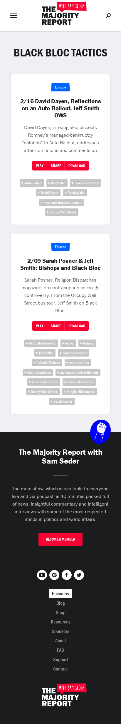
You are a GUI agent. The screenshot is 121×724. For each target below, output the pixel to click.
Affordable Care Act (42, 343)
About (60, 640)
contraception (79, 362)
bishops (88, 343)
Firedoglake (76, 192)
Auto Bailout (33, 182)
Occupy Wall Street (63, 212)
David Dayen (49, 192)
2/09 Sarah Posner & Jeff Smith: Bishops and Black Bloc (60, 264)
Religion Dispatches (81, 391)
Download (76, 165)
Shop (60, 612)
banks (69, 343)
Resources (60, 621)
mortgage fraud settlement (63, 202)
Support (60, 659)
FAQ (60, 650)
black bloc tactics (87, 182)
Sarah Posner (62, 401)
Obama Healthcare (80, 381)
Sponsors (60, 631)
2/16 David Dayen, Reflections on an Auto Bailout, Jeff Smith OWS (60, 108)
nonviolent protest (45, 381)
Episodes (60, 593)
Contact (60, 669)
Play (39, 165)
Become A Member (60, 539)
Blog (60, 603)
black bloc (58, 182)
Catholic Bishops (48, 362)
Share (56, 165)
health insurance (39, 372)
